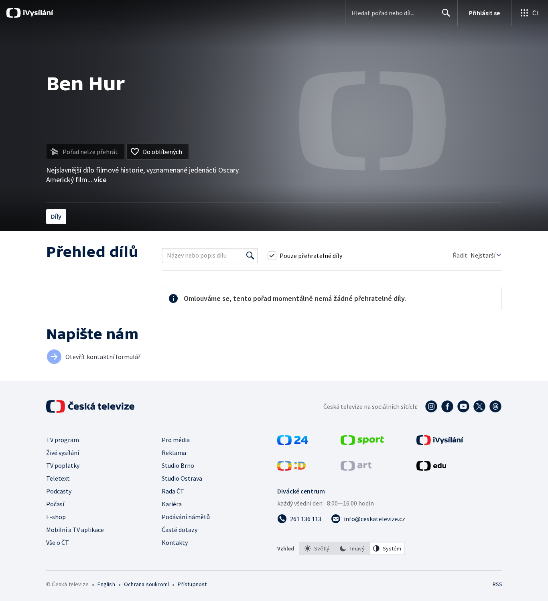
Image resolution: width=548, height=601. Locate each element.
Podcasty (58, 491)
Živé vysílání (62, 453)
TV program (62, 440)
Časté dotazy (179, 530)
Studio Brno (178, 465)
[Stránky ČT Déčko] (291, 468)
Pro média (176, 440)
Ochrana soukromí (146, 584)
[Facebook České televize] (447, 406)
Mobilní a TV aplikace (75, 530)
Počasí (55, 504)
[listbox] (352, 548)
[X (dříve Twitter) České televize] (479, 406)
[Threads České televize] (495, 406)
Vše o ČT (57, 542)
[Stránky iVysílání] (439, 443)
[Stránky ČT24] (292, 443)
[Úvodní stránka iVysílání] (37, 13)
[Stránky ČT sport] (362, 443)
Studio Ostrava (182, 478)
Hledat (446, 13)
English (106, 584)
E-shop (56, 517)
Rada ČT (173, 491)
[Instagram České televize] (431, 406)
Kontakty (175, 542)
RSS (497, 584)
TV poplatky (62, 465)
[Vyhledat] (250, 256)
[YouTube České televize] (463, 406)
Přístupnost (192, 584)
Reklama (174, 453)
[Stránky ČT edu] (431, 468)
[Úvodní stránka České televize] (91, 406)
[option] (317, 548)
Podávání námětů (186, 517)
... (98, 179)
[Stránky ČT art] (356, 468)
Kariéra (172, 504)
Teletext (58, 478)
